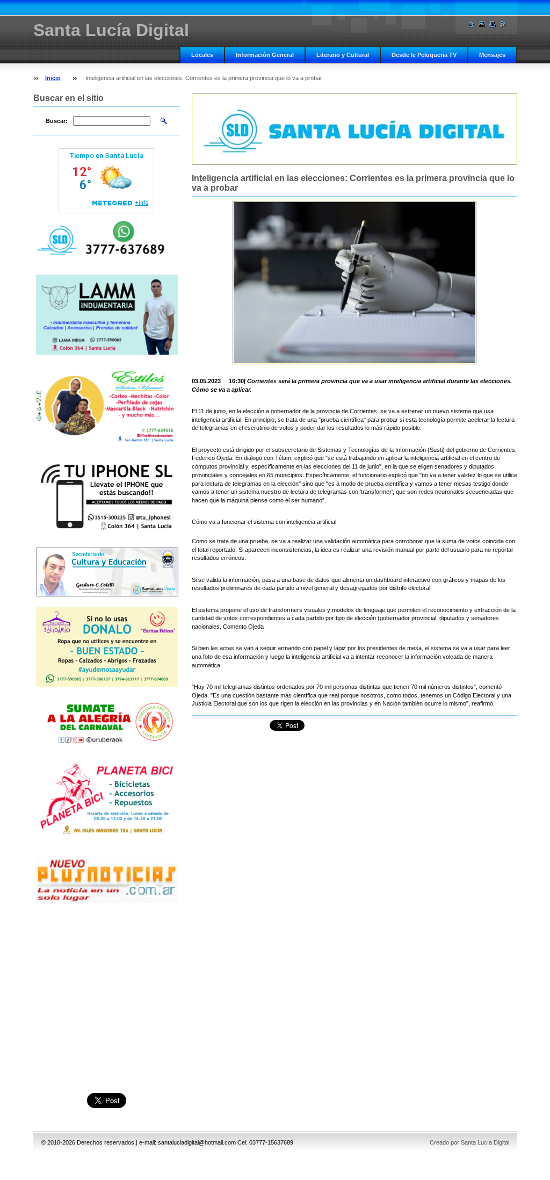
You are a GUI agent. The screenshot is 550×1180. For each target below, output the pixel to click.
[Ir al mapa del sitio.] (482, 24)
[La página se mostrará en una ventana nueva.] (354, 282)
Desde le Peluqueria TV (424, 55)
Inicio (53, 78)
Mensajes (492, 55)
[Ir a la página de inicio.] (471, 24)
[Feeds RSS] (503, 24)
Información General (265, 55)
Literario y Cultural (342, 55)
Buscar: (57, 121)
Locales (202, 55)
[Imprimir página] (492, 24)
